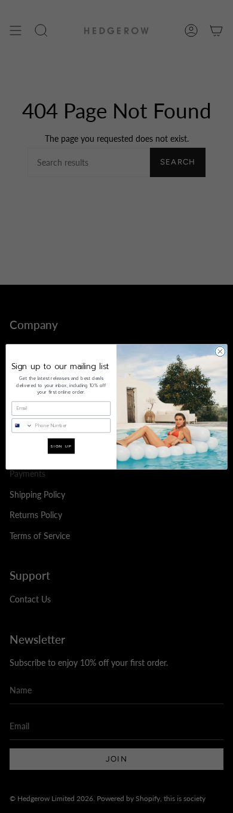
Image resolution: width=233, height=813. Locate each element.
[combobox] (22, 425)
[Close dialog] (220, 351)
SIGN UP (61, 446)
